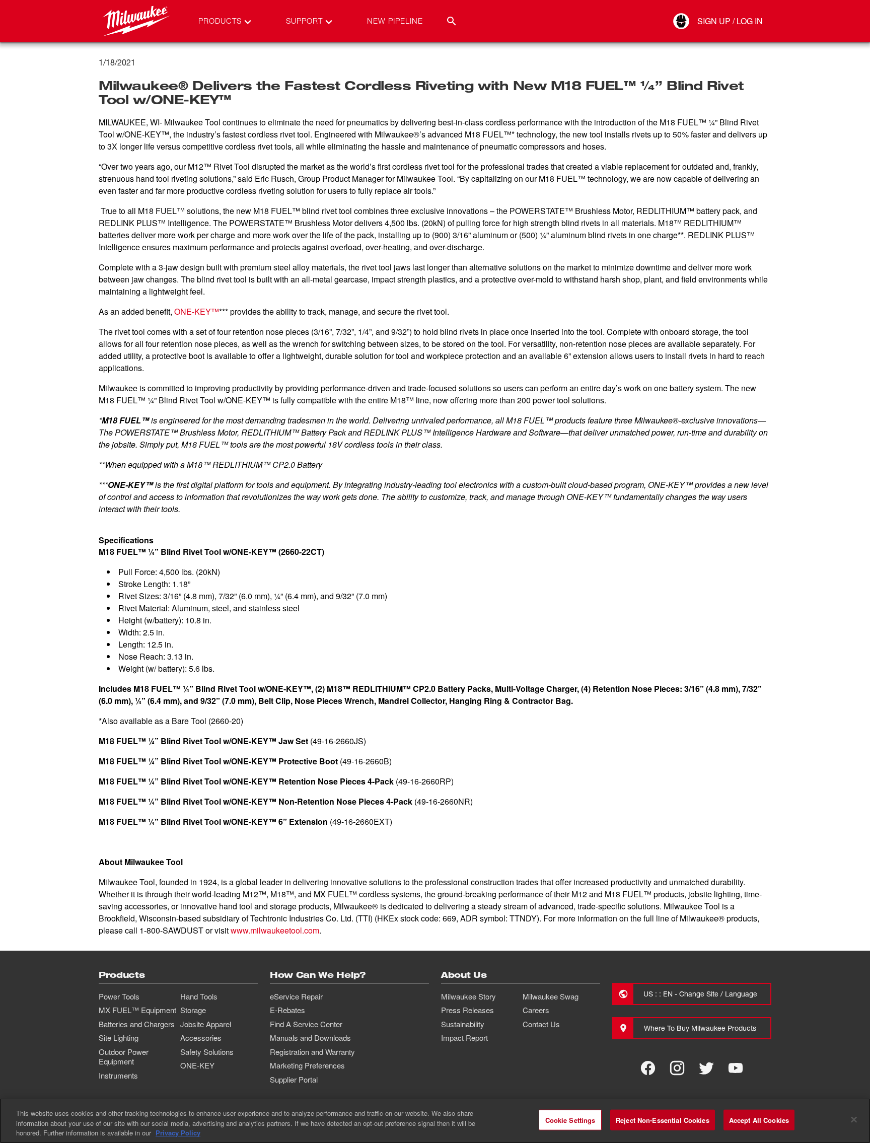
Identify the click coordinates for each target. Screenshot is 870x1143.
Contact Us (541, 1024)
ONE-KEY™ (196, 311)
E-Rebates (287, 1010)
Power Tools (119, 996)
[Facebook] (648, 1068)
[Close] (854, 1119)
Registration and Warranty (312, 1052)
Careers (536, 1010)
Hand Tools (199, 996)
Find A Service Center (306, 1024)
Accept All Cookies (759, 1119)
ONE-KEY (197, 1065)
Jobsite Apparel (205, 1024)
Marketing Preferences (307, 1065)
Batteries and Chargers (137, 1024)
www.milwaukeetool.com (275, 930)
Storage (193, 1010)
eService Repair (296, 996)
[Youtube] (735, 1068)
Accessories (201, 1038)
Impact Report (464, 1038)
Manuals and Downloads (310, 1038)
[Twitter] (706, 1068)
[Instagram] (677, 1068)
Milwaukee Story (468, 996)
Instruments (118, 1075)
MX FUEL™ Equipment (137, 1010)
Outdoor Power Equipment (124, 1057)
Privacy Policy (178, 1132)
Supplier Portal (294, 1080)
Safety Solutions (207, 1052)
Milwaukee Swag (550, 996)
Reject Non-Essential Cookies (662, 1119)
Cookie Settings (570, 1119)
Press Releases (467, 1010)
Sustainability (462, 1024)
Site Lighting (118, 1038)
